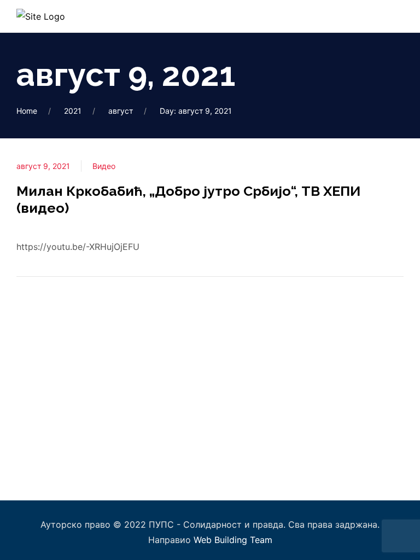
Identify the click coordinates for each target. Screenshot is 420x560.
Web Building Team (233, 539)
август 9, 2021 (43, 166)
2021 (72, 110)
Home (26, 110)
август (120, 110)
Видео (103, 166)
